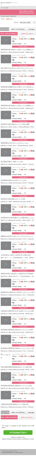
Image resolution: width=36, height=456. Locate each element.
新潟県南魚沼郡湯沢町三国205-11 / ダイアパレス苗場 (17, 329)
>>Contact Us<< (18, 432)
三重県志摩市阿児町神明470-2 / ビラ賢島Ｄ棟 (14, 404)
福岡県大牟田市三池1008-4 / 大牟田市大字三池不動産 (17, 273)
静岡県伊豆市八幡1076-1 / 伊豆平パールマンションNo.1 (18, 292)
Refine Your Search (27, 33)
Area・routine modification (9, 33)
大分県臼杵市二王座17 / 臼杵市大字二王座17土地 (16, 255)
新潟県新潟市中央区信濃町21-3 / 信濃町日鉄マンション (17, 217)
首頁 (2, 7)
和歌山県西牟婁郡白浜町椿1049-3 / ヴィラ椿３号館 (16, 367)
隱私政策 (7, 451)
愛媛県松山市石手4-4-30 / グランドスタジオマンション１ (18, 236)
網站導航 (14, 451)
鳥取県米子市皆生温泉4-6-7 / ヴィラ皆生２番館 (15, 124)
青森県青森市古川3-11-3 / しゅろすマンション (15, 143)
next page (31, 29)
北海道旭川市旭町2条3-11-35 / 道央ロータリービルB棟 (17, 311)
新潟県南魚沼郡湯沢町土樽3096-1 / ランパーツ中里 (16, 385)
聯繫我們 (11, 451)
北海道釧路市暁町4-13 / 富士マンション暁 (13, 180)
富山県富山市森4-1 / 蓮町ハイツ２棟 (12, 161)
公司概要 (3, 451)
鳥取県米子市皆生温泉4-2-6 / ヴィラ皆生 (13, 199)
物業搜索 (6, 7)
